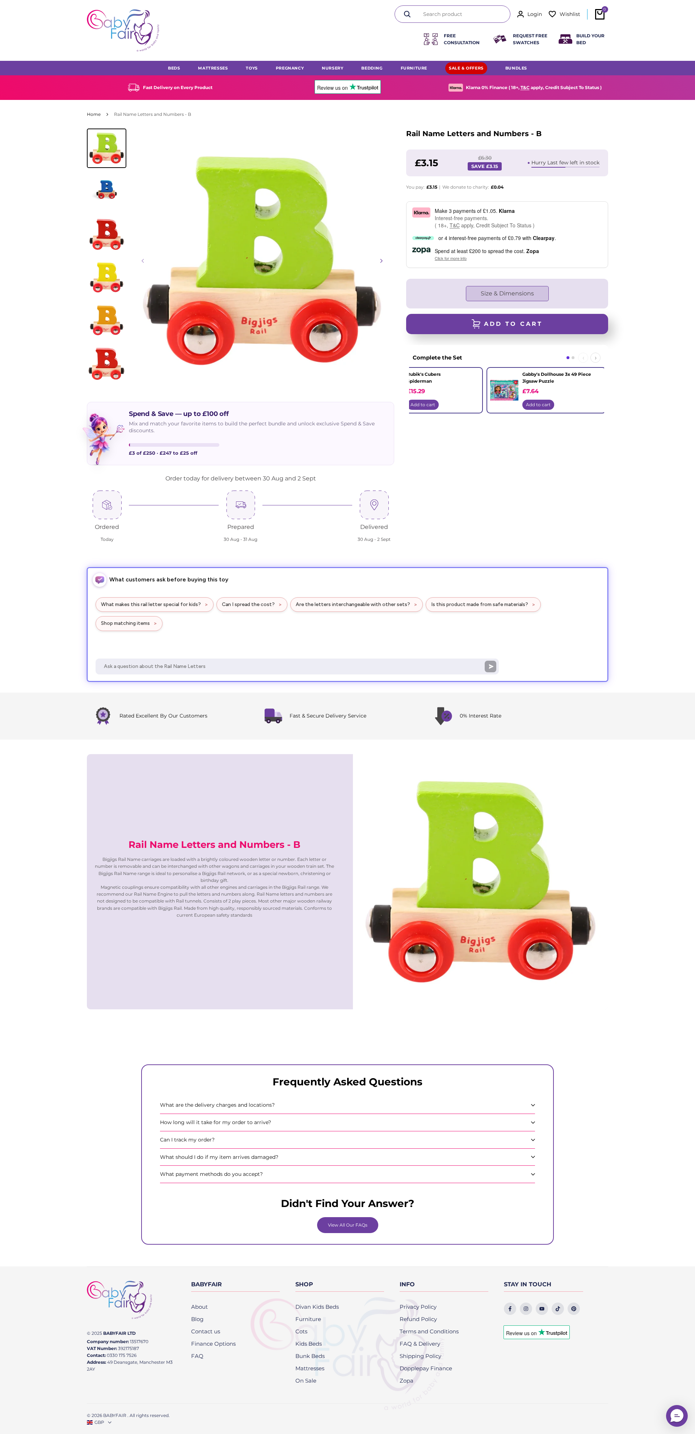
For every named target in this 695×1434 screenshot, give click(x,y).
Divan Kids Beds (317, 1306)
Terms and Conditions (429, 1331)
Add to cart (422, 404)
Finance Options (213, 1343)
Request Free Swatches (530, 39)
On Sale (305, 1380)
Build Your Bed (590, 39)
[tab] (567, 357)
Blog (197, 1319)
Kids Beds (308, 1343)
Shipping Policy (420, 1356)
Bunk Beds (310, 1356)
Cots (301, 1331)
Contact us (205, 1331)
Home (94, 114)
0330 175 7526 (121, 1355)
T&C (525, 87)
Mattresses (309, 1368)
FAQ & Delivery (420, 1343)
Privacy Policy (418, 1306)
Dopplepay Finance (426, 1368)
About (199, 1306)
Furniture (308, 1319)
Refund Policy (418, 1319)
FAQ (197, 1356)
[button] (677, 1416)
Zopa (406, 1380)
